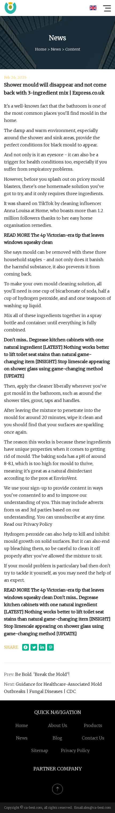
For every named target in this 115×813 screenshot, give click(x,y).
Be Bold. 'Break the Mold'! (42, 674)
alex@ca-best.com (97, 808)
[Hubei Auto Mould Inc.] (10, 8)
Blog (57, 738)
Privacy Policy (75, 750)
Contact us (93, 738)
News (56, 49)
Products (93, 725)
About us (57, 725)
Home (41, 49)
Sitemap (39, 750)
